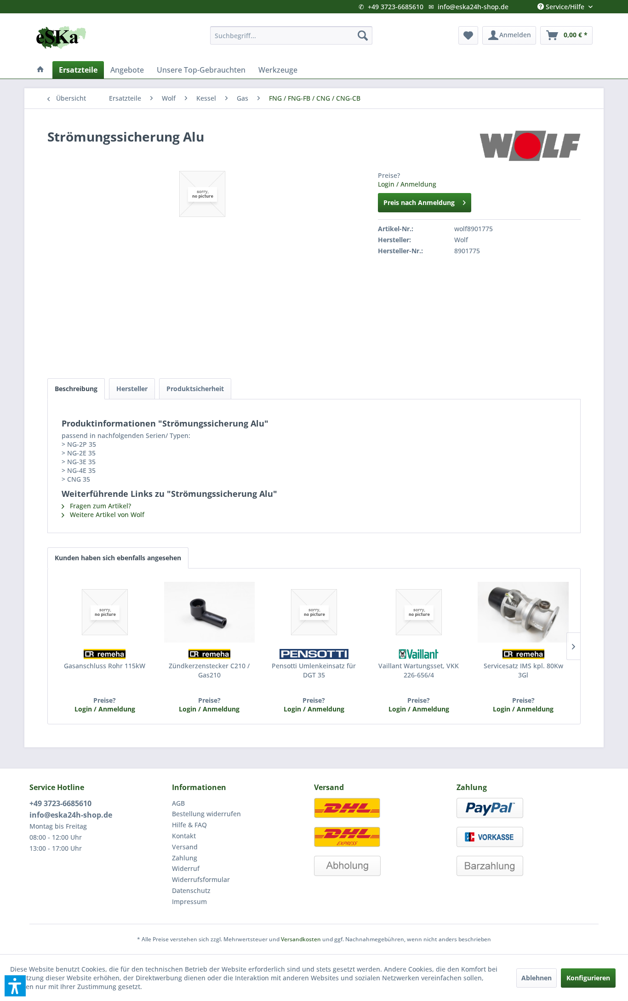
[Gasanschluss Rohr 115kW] (104, 612)
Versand (185, 846)
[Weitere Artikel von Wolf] (530, 146)
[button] (15, 985)
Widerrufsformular (201, 879)
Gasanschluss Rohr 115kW (104, 665)
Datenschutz (191, 890)
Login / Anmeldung (407, 184)
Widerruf (186, 868)
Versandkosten (301, 939)
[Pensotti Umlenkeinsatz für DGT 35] (314, 612)
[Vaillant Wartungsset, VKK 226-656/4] (418, 612)
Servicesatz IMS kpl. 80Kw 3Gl (523, 670)
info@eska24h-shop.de (473, 6)
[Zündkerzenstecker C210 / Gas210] (209, 612)
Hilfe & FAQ (189, 824)
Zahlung (184, 857)
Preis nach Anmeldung (419, 202)
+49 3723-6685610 (395, 6)
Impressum (189, 901)
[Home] (40, 70)
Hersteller (132, 388)
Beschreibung (76, 388)
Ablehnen (536, 977)
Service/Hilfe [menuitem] (565, 4)
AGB (178, 803)
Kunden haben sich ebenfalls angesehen (118, 557)
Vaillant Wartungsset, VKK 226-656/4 (418, 670)
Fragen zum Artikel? (99, 505)
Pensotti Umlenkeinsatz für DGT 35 (314, 670)
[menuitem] (291, 35)
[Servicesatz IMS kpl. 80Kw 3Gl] (523, 612)
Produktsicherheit (195, 388)
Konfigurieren (588, 977)
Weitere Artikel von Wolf (106, 514)
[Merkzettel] (468, 35)
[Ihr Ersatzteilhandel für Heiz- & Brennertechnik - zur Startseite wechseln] (61, 37)
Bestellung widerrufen (206, 813)
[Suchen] (362, 35)
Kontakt (184, 835)
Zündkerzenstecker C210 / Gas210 (209, 670)
